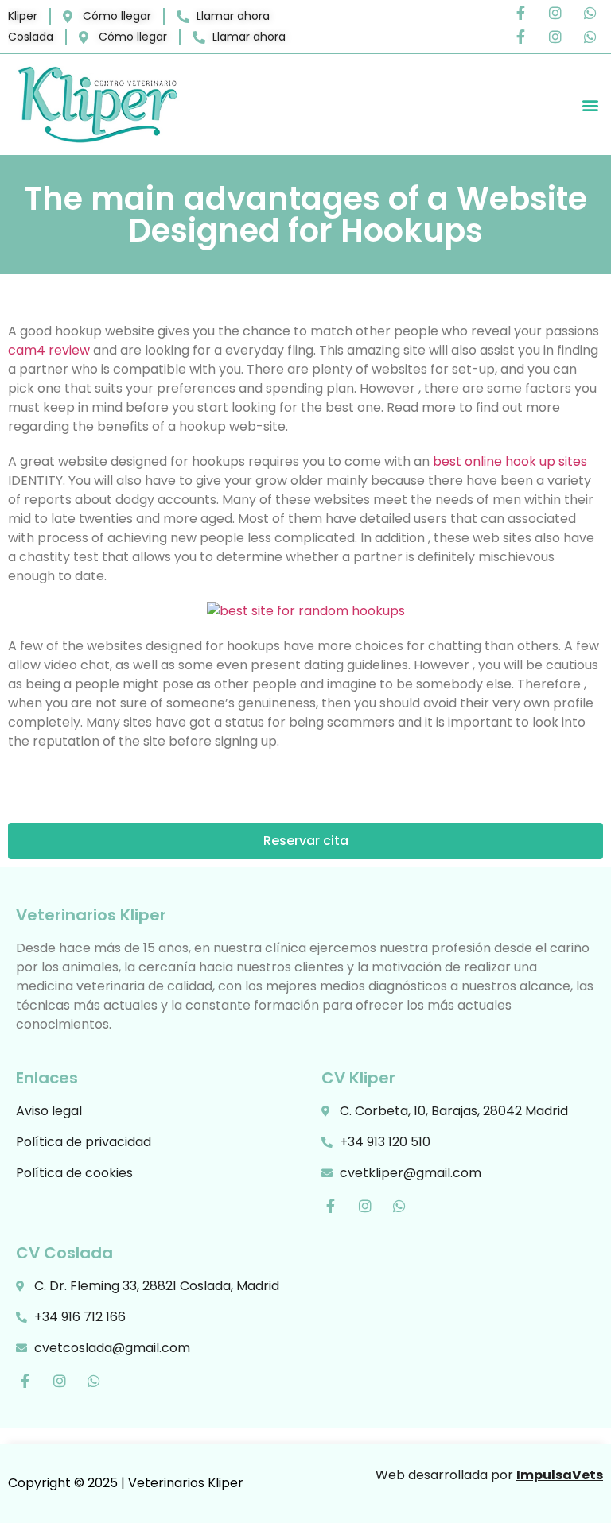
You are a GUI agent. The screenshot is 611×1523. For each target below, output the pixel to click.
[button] (590, 104)
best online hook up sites (510, 461)
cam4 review (49, 350)
